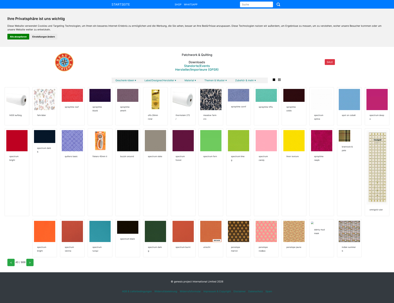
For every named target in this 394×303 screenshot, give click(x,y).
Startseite (121, 4)
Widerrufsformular (190, 291)
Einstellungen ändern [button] (43, 36)
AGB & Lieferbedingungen (137, 291)
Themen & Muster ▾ (215, 80)
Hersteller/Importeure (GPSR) (197, 69)
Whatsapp (190, 4)
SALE (330, 62)
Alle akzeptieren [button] (18, 36)
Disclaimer (239, 291)
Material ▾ (190, 80)
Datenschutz (255, 291)
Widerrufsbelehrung (165, 291)
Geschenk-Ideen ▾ (125, 80)
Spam (268, 291)
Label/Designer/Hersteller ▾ (160, 80)
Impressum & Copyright (217, 291)
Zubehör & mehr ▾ (245, 80)
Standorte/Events (197, 66)
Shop (178, 4)
